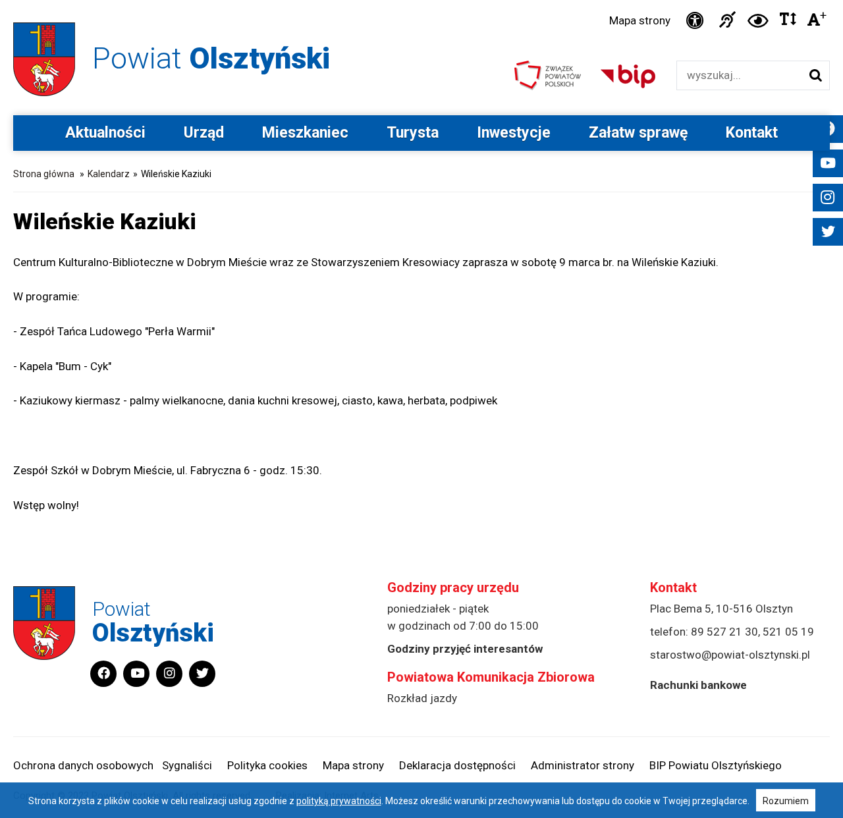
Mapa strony (639, 20)
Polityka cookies (267, 765)
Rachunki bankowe (698, 685)
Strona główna (43, 174)
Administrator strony (582, 765)
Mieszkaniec (305, 133)
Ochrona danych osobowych (83, 765)
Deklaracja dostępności (457, 765)
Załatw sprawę (638, 133)
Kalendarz (109, 174)
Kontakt (752, 133)
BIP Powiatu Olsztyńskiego (715, 765)
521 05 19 (788, 631)
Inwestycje (514, 133)
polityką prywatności (338, 801)
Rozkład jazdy (422, 698)
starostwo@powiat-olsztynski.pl (730, 654)
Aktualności (105, 133)
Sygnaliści (187, 765)
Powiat (211, 58)
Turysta (413, 133)
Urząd (204, 133)
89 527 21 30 (724, 631)
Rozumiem (786, 801)
